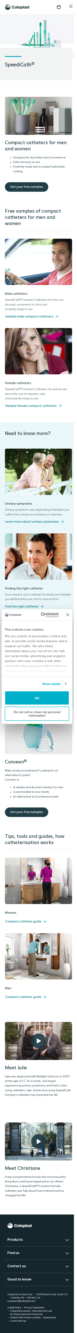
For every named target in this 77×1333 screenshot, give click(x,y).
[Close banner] (67, 614)
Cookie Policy (14, 1320)
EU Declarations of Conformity (26, 1327)
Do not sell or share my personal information (37, 713)
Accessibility (49, 1330)
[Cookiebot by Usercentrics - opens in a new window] (43, 615)
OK (37, 698)
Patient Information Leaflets (25, 1330)
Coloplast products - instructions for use (31, 1323)
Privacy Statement (34, 1320)
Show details (51, 683)
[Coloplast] (37, 1238)
